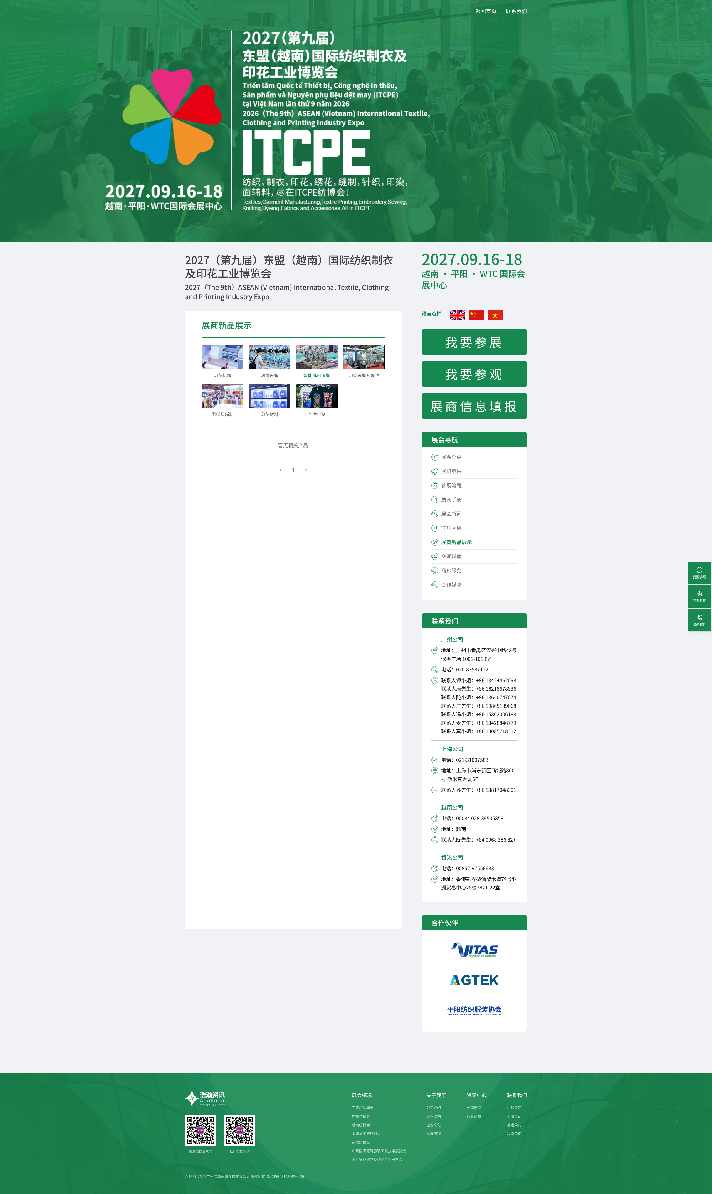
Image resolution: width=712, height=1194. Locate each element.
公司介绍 (433, 1107)
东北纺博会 (361, 1142)
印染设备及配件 (364, 375)
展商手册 (451, 499)
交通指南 (451, 556)
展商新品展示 (456, 541)
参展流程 (451, 485)
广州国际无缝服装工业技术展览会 (379, 1150)
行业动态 (474, 1116)
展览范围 (451, 470)
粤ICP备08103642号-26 (285, 1176)
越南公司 (514, 1133)
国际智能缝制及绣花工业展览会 (377, 1159)
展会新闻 (451, 513)
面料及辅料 (222, 414)
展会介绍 (451, 456)
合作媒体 (451, 584)
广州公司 (514, 1107)
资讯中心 (477, 1095)
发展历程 (433, 1133)
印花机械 (222, 375)
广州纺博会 (361, 1116)
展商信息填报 (474, 406)
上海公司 (514, 1116)
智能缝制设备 (316, 375)
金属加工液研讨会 (366, 1133)
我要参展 (474, 342)
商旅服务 (451, 570)
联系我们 (516, 10)
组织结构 (433, 1116)
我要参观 (474, 374)
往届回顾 (451, 527)
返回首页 (485, 10)
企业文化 (433, 1125)
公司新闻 (474, 1107)
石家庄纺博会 (363, 1107)
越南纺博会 (361, 1125)
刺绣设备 (269, 375)
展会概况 (362, 1095)
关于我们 (436, 1095)
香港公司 (514, 1125)
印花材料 (269, 414)
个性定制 (317, 414)
